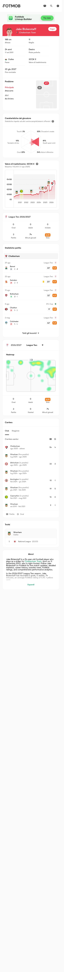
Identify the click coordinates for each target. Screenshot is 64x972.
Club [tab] (7, 431)
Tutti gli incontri (29, 333)
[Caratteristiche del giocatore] (53, 121)
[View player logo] (9, 32)
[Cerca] (51, 5)
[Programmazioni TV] (44, 5)
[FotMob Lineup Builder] (31, 18)
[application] (34, 189)
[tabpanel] (31, 473)
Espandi (31, 584)
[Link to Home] (11, 5)
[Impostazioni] (57, 5)
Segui (52, 29)
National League (24, 541)
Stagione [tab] (15, 431)
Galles (11, 59)
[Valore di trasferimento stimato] (37, 164)
